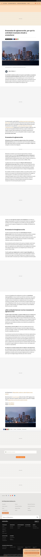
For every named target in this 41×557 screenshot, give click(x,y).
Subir (36, 521)
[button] (12, 71)
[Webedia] (38, 0)
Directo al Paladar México (28, 547)
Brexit (3, 508)
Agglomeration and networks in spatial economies (17, 400)
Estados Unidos (17, 508)
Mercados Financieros (31, 504)
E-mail (17, 39)
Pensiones (29, 510)
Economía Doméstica (18, 506)
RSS (10, 495)
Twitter (37, 3)
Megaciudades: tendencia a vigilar (19, 392)
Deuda (16, 510)
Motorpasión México (35, 547)
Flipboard (35, 3)
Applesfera (4, 529)
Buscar (37, 517)
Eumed (17, 397)
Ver (21, 457)
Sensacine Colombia (19, 549)
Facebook (39, 3)
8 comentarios (9, 39)
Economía (3, 504)
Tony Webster (11, 403)
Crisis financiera (4, 510)
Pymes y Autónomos (12, 539)
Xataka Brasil (4, 548)
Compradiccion (4, 540)
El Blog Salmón (12, 537)
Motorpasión (35, 526)
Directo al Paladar (28, 526)
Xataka (3, 526)
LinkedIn (14, 495)
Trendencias (4, 537)
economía (24, 429)
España (29, 508)
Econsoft (14, 397)
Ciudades (19, 429)
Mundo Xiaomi (4, 533)
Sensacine (19, 526)
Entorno (15, 429)
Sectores (5, 3)
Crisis (28, 3)
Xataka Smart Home (4, 531)
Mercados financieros (21, 3)
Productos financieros (31, 506)
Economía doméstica (12, 3)
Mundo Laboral (4, 506)
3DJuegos (11, 526)
